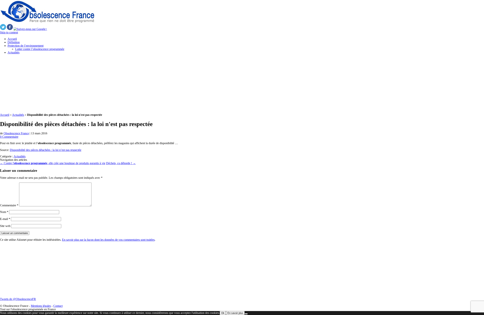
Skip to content (9, 32)
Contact (58, 305)
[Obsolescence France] (47, 22)
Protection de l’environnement (25, 45)
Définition (14, 42)
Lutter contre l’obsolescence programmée (39, 49)
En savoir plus (235, 313)
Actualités (13, 52)
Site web (5, 226)
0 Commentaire (9, 136)
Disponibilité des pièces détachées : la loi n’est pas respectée (45, 150)
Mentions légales (41, 305)
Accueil (12, 38)
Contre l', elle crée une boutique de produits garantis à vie (52, 163)
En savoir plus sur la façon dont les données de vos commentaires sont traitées (108, 239)
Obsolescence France (16, 133)
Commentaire (9, 205)
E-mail (5, 219)
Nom (4, 212)
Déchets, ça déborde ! (121, 163)
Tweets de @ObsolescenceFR (18, 299)
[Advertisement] (113, 83)
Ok (222, 313)
